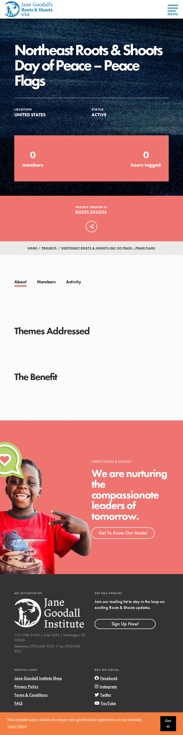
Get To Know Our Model (123, 533)
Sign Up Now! (125, 624)
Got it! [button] (168, 723)
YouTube (108, 703)
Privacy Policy (26, 686)
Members (46, 282)
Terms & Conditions (30, 695)
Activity (73, 282)
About (20, 282)
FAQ (18, 703)
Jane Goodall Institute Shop (38, 678)
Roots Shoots (91, 211)
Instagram (108, 686)
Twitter (105, 695)
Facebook (108, 678)
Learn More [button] (17, 726)
